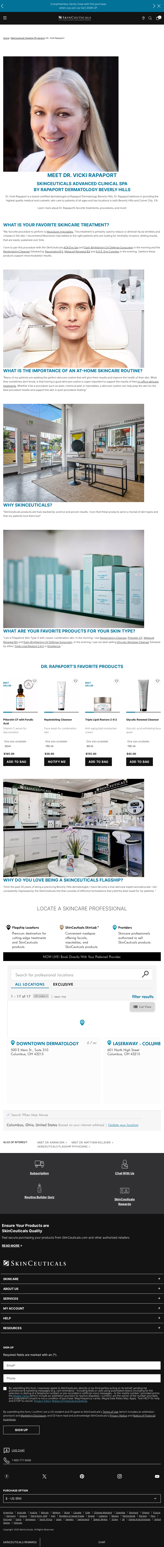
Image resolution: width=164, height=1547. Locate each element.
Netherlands (129, 1516)
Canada (77, 1512)
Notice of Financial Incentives (69, 1400)
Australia (21, 1512)
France (156, 1512)
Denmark (133, 1512)
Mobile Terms (21, 1395)
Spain (59, 1519)
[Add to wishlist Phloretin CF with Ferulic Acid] (34, 681)
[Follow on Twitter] (44, 1476)
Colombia (120, 1512)
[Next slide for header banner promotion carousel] (154, 6)
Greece (23, 1516)
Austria (33, 1512)
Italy (53, 1516)
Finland (145, 1512)
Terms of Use (110, 1411)
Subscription (39, 1173)
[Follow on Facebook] (6, 1476)
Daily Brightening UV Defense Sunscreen (108, 247)
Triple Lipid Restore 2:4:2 (29, 646)
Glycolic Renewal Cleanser (133, 642)
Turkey (114, 1519)
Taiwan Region (100, 1519)
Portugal (7, 1519)
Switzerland (83, 1519)
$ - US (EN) (14, 1498)
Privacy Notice (118, 1415)
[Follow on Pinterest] (82, 1476)
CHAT (101, 1542)
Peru (153, 1516)
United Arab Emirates (139, 1519)
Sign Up (21, 1430)
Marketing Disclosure (33, 1415)
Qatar (19, 1519)
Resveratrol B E (54, 251)
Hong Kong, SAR (39, 1516)
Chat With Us (124, 1173)
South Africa (46, 1519)
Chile (87, 1512)
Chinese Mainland (103, 1512)
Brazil (67, 1512)
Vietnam (18, 1522)
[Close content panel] (159, 6)
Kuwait (91, 1516)
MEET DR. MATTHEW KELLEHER (91, 1142)
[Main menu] (5, 18)
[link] (158, 18)
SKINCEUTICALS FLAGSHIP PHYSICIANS (62, 1146)
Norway (143, 1516)
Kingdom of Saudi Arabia (71, 1516)
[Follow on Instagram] (119, 1476)
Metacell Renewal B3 (77, 251)
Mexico (115, 1516)
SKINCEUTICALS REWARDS (20, 1542)
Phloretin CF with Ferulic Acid (18, 721)
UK (123, 1519)
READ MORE (11, 1245)
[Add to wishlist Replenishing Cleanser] (75, 681)
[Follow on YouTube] (157, 1476)
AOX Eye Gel (70, 247)
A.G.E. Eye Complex (107, 251)
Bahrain (45, 1512)
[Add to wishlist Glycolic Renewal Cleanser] (157, 681)
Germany (11, 1516)
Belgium (56, 1512)
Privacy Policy (42, 1400)
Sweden (70, 1519)
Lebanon (103, 1516)
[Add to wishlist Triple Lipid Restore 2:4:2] (116, 681)
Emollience (53, 646)
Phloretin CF (135, 637)
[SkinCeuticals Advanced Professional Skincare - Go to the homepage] (75, 18)
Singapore (30, 1519)
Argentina (8, 1512)
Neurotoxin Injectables (60, 231)
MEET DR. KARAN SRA (50, 1142)
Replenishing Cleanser (16, 251)
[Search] (150, 18)
